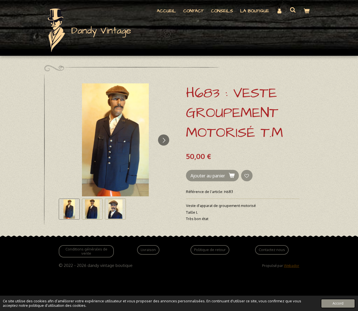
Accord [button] (338, 303)
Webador (291, 265)
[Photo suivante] (163, 140)
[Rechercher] (293, 10)
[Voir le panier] (306, 11)
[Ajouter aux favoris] (247, 175)
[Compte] (279, 11)
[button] (69, 209)
